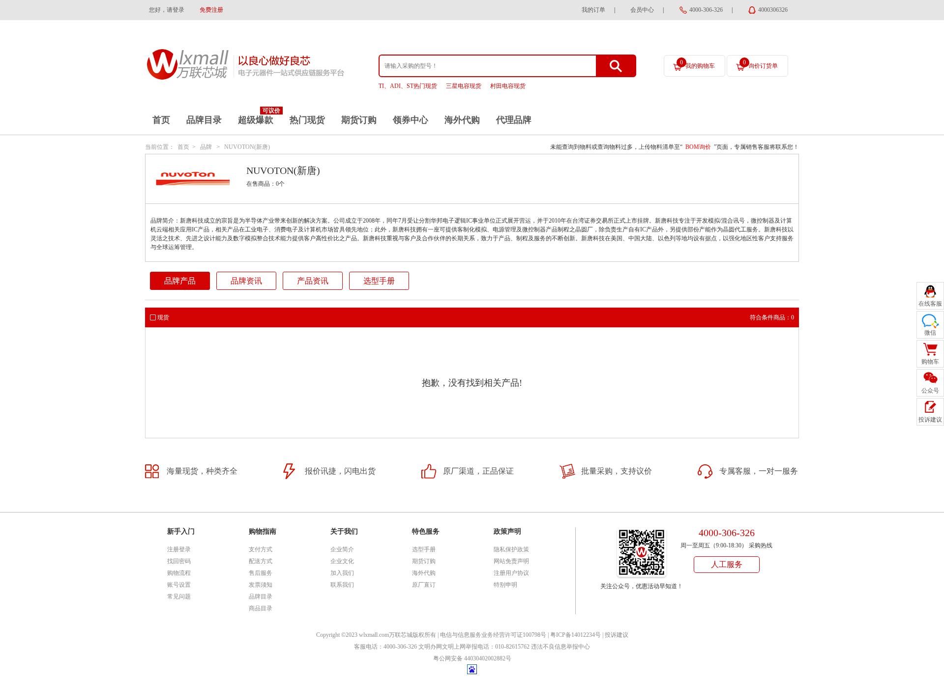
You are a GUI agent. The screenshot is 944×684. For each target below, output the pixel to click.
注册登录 (179, 549)
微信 (930, 332)
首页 (161, 120)
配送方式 (260, 561)
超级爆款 (255, 120)
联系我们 (342, 584)
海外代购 (462, 120)
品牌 (206, 146)
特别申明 (505, 584)
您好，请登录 (166, 9)
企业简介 (342, 549)
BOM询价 (698, 146)
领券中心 (410, 120)
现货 (163, 317)
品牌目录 (204, 120)
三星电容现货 (463, 86)
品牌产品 (180, 281)
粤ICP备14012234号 (575, 634)
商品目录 (260, 608)
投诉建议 (616, 634)
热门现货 (307, 120)
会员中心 (642, 9)
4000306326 (773, 9)
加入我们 (342, 573)
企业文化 (342, 561)
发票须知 (260, 584)
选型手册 (379, 281)
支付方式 (260, 549)
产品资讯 (312, 281)
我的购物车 (697, 64)
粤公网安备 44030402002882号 (472, 658)
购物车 (930, 361)
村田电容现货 (508, 86)
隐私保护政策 (511, 549)
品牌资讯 (246, 281)
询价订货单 (760, 64)
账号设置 (179, 584)
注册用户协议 (511, 573)
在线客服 (930, 303)
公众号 (930, 390)
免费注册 (211, 9)
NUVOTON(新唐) (247, 146)
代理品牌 (513, 120)
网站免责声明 (511, 561)
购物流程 (179, 573)
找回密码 (179, 561)
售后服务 (260, 573)
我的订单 (593, 9)
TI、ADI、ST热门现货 (408, 86)
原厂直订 (424, 584)
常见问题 (179, 596)
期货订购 (359, 120)
